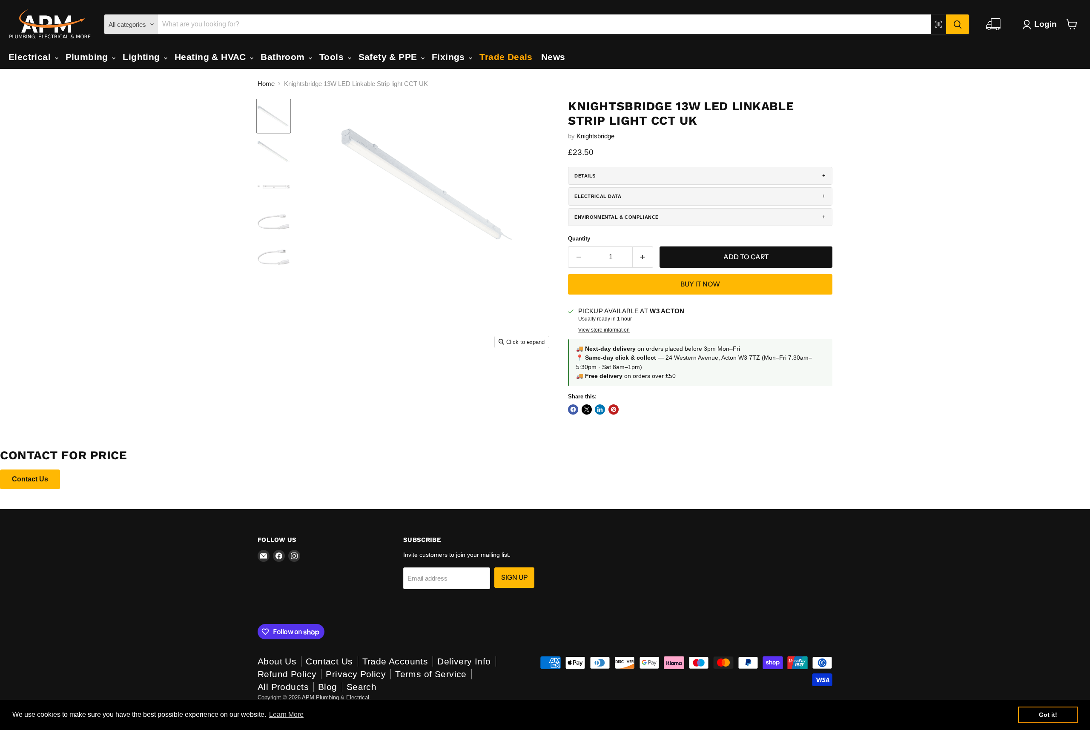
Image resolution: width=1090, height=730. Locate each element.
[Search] (957, 24)
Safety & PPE (389, 57)
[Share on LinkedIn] (600, 409)
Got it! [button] (1048, 714)
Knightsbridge (595, 136)
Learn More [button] (286, 714)
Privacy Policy (356, 674)
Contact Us (30, 479)
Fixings (450, 57)
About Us (277, 661)
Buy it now (700, 284)
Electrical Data (598, 196)
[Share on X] (587, 409)
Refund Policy (287, 674)
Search (362, 687)
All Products (283, 687)
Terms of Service (431, 674)
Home (266, 83)
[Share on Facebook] (573, 409)
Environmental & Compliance (616, 217)
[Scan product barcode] (938, 24)
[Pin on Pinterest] (613, 409)
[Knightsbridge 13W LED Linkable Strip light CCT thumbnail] (273, 151)
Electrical (31, 57)
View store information (604, 330)
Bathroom (284, 57)
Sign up (514, 577)
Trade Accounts (395, 661)
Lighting (143, 57)
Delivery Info (463, 661)
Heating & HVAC (212, 57)
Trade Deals (506, 57)
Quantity (579, 238)
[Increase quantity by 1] (643, 257)
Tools (333, 57)
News (553, 57)
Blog (327, 687)
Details (585, 175)
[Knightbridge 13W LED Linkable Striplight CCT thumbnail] (273, 116)
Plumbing (88, 57)
